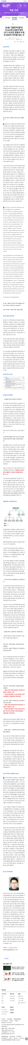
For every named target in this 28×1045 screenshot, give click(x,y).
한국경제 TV (19, 1036)
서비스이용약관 (5, 1020)
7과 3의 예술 (21, 998)
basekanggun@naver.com (10, 950)
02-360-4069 (9, 1022)
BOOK (10, 1038)
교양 (2, 1002)
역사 (2, 998)
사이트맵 (11, 1020)
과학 (2, 1000)
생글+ (19, 994)
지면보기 (12, 1007)
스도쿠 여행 (20, 1000)
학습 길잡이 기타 (7, 964)
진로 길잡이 (21, 18)
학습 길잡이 (14, 17)
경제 (2, 996)
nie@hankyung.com (9, 1030)
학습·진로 (14, 10)
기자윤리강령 (9, 1019)
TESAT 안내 (4, 1009)
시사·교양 (4, 994)
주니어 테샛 (4, 1014)
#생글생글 (6, 958)
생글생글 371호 (19, 39)
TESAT (3, 1007)
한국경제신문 (12, 1036)
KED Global (21, 1038)
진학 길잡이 (7, 17)
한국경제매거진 (5, 1038)
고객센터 (16, 1020)
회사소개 (3, 1019)
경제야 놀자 (20, 996)
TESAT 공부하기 (5, 1011)
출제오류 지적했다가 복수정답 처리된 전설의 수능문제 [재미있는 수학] (18, 968)
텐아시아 (15, 1038)
